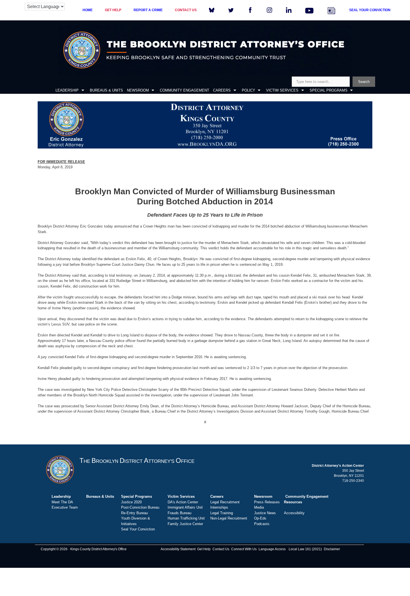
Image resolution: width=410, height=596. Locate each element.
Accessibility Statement (178, 549)
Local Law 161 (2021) (305, 549)
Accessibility (294, 513)
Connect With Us (244, 549)
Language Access (272, 549)
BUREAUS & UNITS (106, 90)
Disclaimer (332, 549)
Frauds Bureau (179, 513)
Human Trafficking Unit (186, 518)
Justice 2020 (131, 502)
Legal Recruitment (225, 502)
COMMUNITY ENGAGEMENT (184, 90)
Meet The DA (62, 502)
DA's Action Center (183, 502)
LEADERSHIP (67, 90)
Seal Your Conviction (138, 529)
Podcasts (261, 524)
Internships (219, 507)
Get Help (204, 549)
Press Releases (267, 502)
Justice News (265, 513)
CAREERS (222, 90)
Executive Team (65, 507)
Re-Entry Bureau (134, 513)
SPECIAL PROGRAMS (329, 90)
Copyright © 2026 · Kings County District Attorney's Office (84, 549)
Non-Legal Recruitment (228, 518)
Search (364, 82)
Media (259, 507)
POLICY (248, 90)
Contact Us (221, 549)
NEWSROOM (138, 90)
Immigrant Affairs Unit (185, 507)
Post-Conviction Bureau (140, 507)
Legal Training (221, 513)
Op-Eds (260, 518)
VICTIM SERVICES (282, 90)
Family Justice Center (185, 524)
